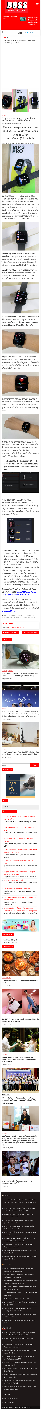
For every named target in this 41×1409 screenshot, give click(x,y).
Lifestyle (4, 670)
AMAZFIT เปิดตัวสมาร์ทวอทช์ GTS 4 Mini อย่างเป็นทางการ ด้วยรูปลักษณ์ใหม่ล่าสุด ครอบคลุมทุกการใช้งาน (11, 632)
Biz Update (7, 1264)
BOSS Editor (17, 123)
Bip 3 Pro (23, 615)
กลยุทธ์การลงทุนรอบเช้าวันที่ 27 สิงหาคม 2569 (17, 888)
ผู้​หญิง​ (12, 617)
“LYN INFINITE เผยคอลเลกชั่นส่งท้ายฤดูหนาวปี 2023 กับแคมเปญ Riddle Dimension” (20, 1020)
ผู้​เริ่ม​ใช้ (16, 617)
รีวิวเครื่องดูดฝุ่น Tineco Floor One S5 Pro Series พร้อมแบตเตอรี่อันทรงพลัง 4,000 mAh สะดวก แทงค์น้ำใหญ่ (20, 753)
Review (4, 115)
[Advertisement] (20, 66)
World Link (7, 1328)
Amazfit (5, 615)
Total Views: (7, 940)
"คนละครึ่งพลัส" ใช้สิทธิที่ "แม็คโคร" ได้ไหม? (16, 1299)
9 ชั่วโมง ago (28, 24)
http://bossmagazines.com (16, 627)
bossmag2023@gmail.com (10, 1398)
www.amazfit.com (9, 611)
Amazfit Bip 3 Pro (14, 615)
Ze (8, 595)
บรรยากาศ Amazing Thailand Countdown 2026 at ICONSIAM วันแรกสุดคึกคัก (19, 1182)
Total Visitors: (8, 942)
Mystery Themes (28, 1407)
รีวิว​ (21, 617)
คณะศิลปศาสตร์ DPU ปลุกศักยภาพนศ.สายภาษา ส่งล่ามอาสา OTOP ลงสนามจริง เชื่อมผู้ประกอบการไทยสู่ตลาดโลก (20, 1202)
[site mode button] (20, 33)
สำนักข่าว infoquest (10, 811)
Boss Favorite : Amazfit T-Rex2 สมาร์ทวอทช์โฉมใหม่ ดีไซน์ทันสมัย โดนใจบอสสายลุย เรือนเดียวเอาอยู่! (20, 675)
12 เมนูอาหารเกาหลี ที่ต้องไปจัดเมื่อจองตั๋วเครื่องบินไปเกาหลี (19, 982)
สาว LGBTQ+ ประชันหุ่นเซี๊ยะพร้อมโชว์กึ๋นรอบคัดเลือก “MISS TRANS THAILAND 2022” (31, 632)
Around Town (5, 1094)
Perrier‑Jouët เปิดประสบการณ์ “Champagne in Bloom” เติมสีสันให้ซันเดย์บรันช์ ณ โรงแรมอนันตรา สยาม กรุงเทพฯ (19, 1060)
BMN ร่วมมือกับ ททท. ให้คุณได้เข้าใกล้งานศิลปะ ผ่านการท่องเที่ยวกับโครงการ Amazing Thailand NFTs (19, 1099)
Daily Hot (6, 1195)
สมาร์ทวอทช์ (26, 617)
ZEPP (7, 617)
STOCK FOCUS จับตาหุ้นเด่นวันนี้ (13, 880)
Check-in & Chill (6, 977)
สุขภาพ (33, 617)
